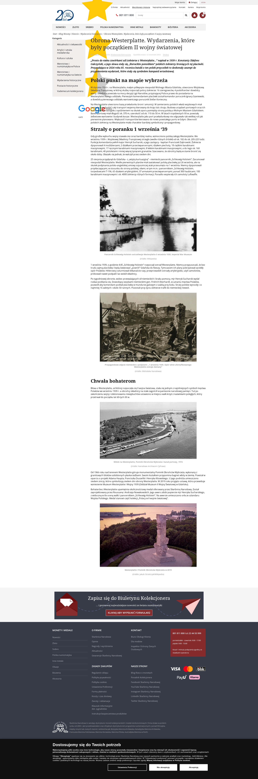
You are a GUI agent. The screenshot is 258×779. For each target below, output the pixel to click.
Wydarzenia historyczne (69, 80)
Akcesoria (190, 27)
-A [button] (202, 2)
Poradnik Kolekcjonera (141, 677)
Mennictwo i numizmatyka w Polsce (68, 65)
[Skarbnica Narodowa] (65, 15)
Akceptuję (193, 767)
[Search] (186, 15)
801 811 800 (126, 15)
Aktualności (125, 7)
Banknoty (155, 27)
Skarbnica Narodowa (101, 636)
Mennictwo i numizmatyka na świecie (69, 73)
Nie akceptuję (163, 767)
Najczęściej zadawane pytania (164, 7)
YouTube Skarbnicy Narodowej (145, 686)
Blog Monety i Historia (141, 7)
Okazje (55, 666)
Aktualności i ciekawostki (69, 44)
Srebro (90, 27)
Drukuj (166, 54)
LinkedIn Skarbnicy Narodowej (145, 696)
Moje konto (201, 7)
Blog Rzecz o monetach (141, 672)
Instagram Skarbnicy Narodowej (146, 691)
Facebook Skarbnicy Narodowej (145, 682)
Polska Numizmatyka (111, 27)
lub (187, 633)
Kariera (191, 7)
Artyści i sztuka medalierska (64, 51)
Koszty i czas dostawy (102, 696)
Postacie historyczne (67, 85)
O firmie (114, 7)
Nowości (61, 27)
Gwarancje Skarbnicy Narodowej (107, 655)
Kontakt (182, 7)
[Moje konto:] (194, 15)
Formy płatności (99, 691)
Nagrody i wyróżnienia (102, 646)
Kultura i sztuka (65, 58)
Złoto (75, 27)
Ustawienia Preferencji (127, 767)
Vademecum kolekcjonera (70, 91)
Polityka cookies (99, 682)
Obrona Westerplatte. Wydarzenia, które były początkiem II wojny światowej (143, 44)
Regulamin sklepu (100, 672)
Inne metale (136, 27)
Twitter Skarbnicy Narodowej (144, 701)
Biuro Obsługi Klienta (141, 636)
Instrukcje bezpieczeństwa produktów (109, 713)
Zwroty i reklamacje (101, 701)
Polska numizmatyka (62, 655)
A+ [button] (204, 2)
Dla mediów (136, 641)
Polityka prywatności (101, 677)
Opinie (95, 641)
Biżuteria (173, 27)
